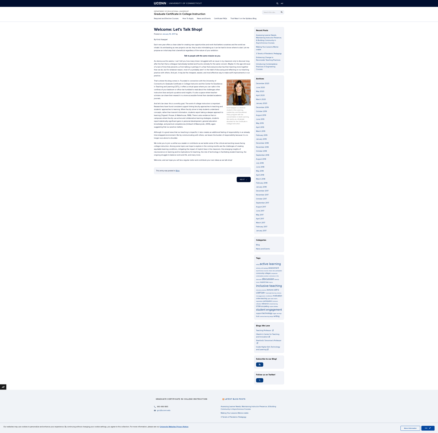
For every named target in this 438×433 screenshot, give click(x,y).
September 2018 (262, 155)
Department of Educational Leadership (171, 11)
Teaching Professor (264, 330)
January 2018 (261, 187)
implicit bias (264, 282)
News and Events (204, 18)
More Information (410, 428)
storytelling (265, 306)
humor (258, 282)
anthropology (264, 268)
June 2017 (260, 211)
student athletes (273, 306)
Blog (177, 171)
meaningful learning (271, 293)
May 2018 (260, 171)
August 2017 (261, 207)
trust (257, 316)
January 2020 (261, 103)
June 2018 (260, 167)
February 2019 (261, 135)
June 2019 (260, 119)
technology (267, 313)
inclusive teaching (269, 286)
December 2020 (262, 83)
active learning (270, 264)
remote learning (273, 304)
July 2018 (260, 163)
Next (244, 179)
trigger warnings (277, 313)
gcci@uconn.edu (163, 410)
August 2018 (261, 159)
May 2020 (260, 91)
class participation (277, 271)
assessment (273, 268)
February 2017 (261, 227)
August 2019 (261, 115)
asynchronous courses (262, 271)
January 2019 (261, 139)
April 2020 (260, 95)
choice (270, 271)
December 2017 (262, 191)
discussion (268, 279)
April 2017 (260, 219)
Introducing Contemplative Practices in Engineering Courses (266, 66)
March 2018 (260, 179)
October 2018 (261, 151)
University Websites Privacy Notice (174, 427)
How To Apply (188, 18)
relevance (265, 304)
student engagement (269, 309)
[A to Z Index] (282, 3)
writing (276, 316)
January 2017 (261, 231)
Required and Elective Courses (166, 18)
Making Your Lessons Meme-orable (234, 413)
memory (279, 293)
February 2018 (261, 183)
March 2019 (260, 131)
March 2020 (261, 99)
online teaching (261, 298)
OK (426, 428)
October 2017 (261, 199)
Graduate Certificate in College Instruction (179, 14)
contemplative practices (262, 276)
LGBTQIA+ (260, 293)
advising (258, 268)
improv (271, 282)
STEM (258, 306)
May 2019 (260, 123)
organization (259, 301)
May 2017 (259, 215)
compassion (274, 273)
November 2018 (262, 147)
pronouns (275, 301)
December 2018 (262, 143)
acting (257, 264)
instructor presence (261, 290)
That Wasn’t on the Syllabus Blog (243, 18)
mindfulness (269, 296)
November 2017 (262, 195)
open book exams (272, 298)
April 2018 (260, 175)
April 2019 (260, 127)
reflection (258, 304)
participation (267, 301)
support (259, 313)
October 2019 (261, 111)
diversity (277, 279)
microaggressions (261, 296)
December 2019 (262, 107)
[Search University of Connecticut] (277, 3)
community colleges (263, 273)
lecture (270, 290)
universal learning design (266, 316)
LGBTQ (276, 290)
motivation (277, 295)
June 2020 (260, 87)
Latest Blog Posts (235, 399)
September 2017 (262, 203)
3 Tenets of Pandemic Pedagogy (269, 53)
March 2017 (260, 223)
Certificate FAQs (220, 18)
